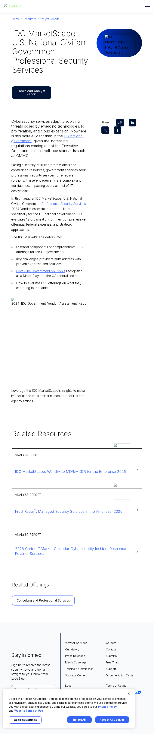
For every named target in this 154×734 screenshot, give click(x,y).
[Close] (129, 693)
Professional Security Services (63, 204)
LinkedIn (132, 122)
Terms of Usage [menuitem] (116, 685)
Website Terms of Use (28, 710)
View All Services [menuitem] (76, 643)
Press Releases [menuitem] (75, 656)
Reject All (79, 719)
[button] (147, 6)
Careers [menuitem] (111, 643)
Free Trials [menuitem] (112, 662)
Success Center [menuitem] (75, 675)
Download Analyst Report (31, 92)
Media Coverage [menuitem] (76, 662)
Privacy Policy (107, 706)
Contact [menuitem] (111, 649)
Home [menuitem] (16, 19)
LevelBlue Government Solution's (40, 271)
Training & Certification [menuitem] (79, 669)
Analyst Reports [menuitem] (50, 19)
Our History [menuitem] (72, 649)
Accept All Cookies (112, 719)
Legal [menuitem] (68, 685)
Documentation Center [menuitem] (120, 675)
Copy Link (120, 122)
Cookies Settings (25, 719)
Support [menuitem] (111, 669)
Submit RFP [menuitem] (113, 656)
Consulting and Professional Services (43, 600)
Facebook (117, 130)
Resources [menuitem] (30, 19)
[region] (69, 708)
